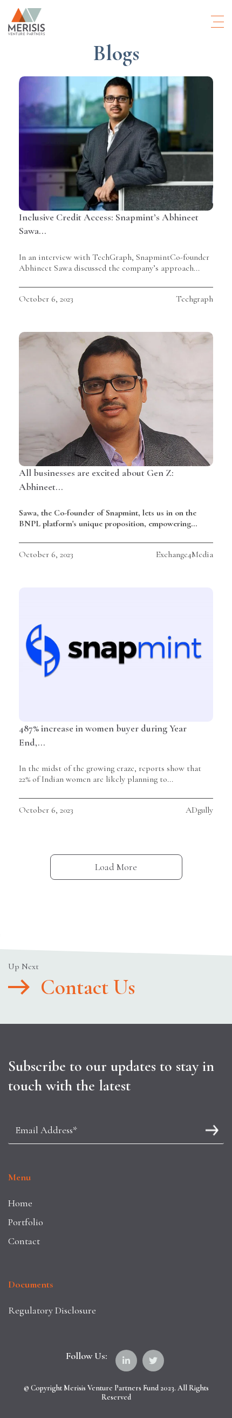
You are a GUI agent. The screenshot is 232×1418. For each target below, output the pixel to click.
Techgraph (194, 298)
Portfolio (25, 1222)
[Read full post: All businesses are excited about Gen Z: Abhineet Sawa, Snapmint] (116, 399)
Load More (116, 867)
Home (20, 1203)
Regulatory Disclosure (52, 1310)
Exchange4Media (184, 554)
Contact (24, 1241)
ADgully (199, 810)
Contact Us (87, 987)
